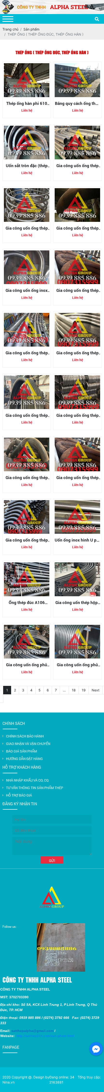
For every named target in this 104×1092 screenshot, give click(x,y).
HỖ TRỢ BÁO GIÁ (19, 795)
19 (84, 690)
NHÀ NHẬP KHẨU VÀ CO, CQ (27, 780)
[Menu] (7, 19)
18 (74, 690)
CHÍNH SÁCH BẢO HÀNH (25, 736)
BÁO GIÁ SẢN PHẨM (21, 751)
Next (95, 690)
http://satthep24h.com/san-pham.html (45, 1036)
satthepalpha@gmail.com (32, 1031)
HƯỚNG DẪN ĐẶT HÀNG (24, 758)
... (64, 690)
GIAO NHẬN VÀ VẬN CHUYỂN (28, 743)
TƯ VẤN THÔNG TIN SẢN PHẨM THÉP (34, 787)
